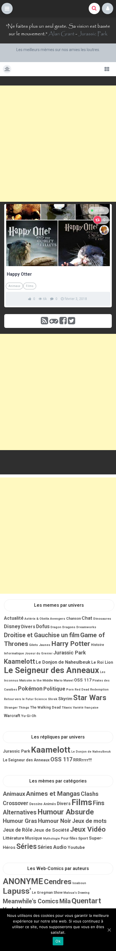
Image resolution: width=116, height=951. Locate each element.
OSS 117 (83, 680)
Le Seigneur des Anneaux (51, 670)
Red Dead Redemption (92, 689)
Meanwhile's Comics (31, 901)
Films (30, 286)
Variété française (86, 707)
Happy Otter (19, 274)
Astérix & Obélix (36, 619)
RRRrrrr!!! (82, 759)
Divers (28, 626)
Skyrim (65, 698)
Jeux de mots (89, 821)
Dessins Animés (42, 804)
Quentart (86, 901)
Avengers (57, 619)
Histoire (97, 645)
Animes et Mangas (53, 793)
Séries (26, 846)
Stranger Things (16, 707)
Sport (83, 838)
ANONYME (23, 881)
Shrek (52, 699)
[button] (7, 8)
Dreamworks (86, 627)
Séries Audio (52, 847)
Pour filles (69, 838)
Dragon (55, 627)
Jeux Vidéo (88, 829)
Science (40, 699)
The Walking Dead (45, 707)
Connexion (107, 8)
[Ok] (109, 930)
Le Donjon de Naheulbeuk (63, 662)
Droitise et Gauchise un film (41, 635)
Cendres (58, 881)
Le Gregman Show (47, 892)
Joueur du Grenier (38, 653)
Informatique (14, 653)
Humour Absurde (65, 812)
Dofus (43, 626)
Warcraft (12, 715)
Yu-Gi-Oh (28, 716)
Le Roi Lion (102, 662)
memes (99, 210)
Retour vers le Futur (19, 699)
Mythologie (51, 838)
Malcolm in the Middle (36, 680)
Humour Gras (20, 821)
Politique (54, 689)
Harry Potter (70, 643)
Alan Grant (61, 34)
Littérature (13, 838)
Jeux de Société (51, 830)
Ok (58, 941)
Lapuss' (17, 891)
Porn (70, 689)
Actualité (14, 618)
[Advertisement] (58, 144)
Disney (12, 626)
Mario (58, 680)
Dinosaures (102, 619)
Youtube (76, 847)
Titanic (67, 707)
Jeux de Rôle (17, 830)
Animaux (14, 286)
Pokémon (30, 688)
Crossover (15, 803)
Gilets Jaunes (39, 645)
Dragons (68, 627)
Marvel (68, 680)
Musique (33, 838)
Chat (87, 618)
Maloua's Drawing (76, 893)
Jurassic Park (93, 34)
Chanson (73, 618)
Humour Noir (54, 821)
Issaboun (79, 883)
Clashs (90, 793)
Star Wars (89, 697)
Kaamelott (19, 661)
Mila (65, 901)
